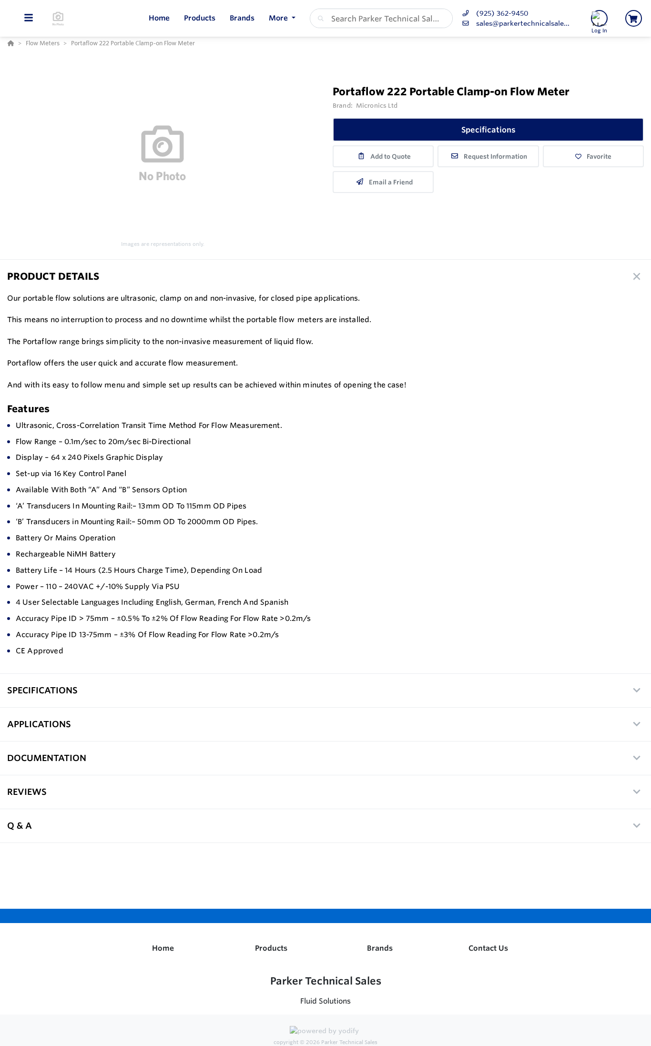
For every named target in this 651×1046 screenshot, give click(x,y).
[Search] (318, 18)
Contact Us (488, 948)
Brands (380, 948)
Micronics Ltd (377, 105)
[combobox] (381, 18)
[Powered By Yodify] (325, 1032)
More (279, 17)
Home (163, 948)
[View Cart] (633, 18)
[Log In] (599, 18)
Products (271, 948)
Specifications (488, 129)
